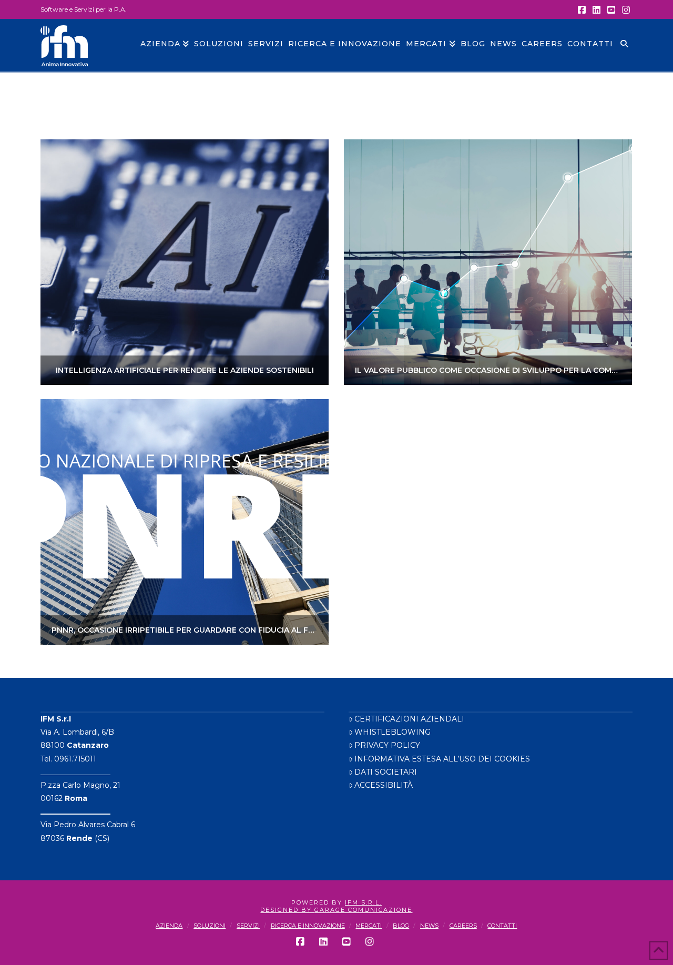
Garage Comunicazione (363, 909)
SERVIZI (248, 925)
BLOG (401, 925)
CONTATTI (502, 925)
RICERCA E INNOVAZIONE (308, 925)
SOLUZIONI (209, 925)
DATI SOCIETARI (385, 772)
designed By (287, 909)
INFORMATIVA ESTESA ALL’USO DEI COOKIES (442, 759)
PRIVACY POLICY (387, 745)
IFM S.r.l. (363, 902)
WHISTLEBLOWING (392, 732)
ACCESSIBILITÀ (383, 785)
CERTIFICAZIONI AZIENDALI (409, 719)
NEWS (429, 925)
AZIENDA (169, 925)
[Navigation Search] (624, 45)
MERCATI (368, 925)
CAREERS (463, 925)
